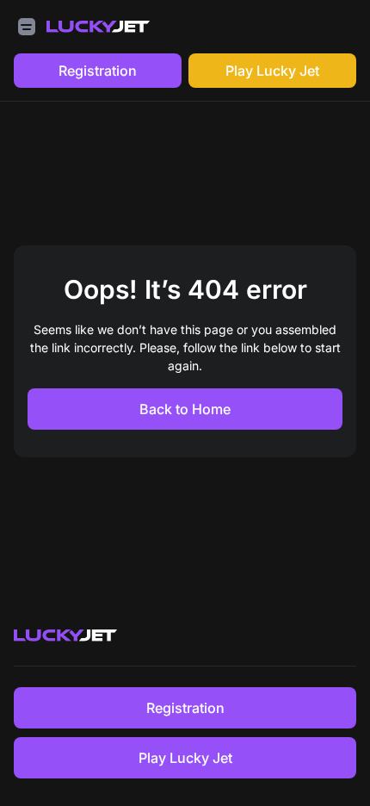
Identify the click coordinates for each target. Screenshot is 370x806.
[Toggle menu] (27, 27)
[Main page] (98, 27)
